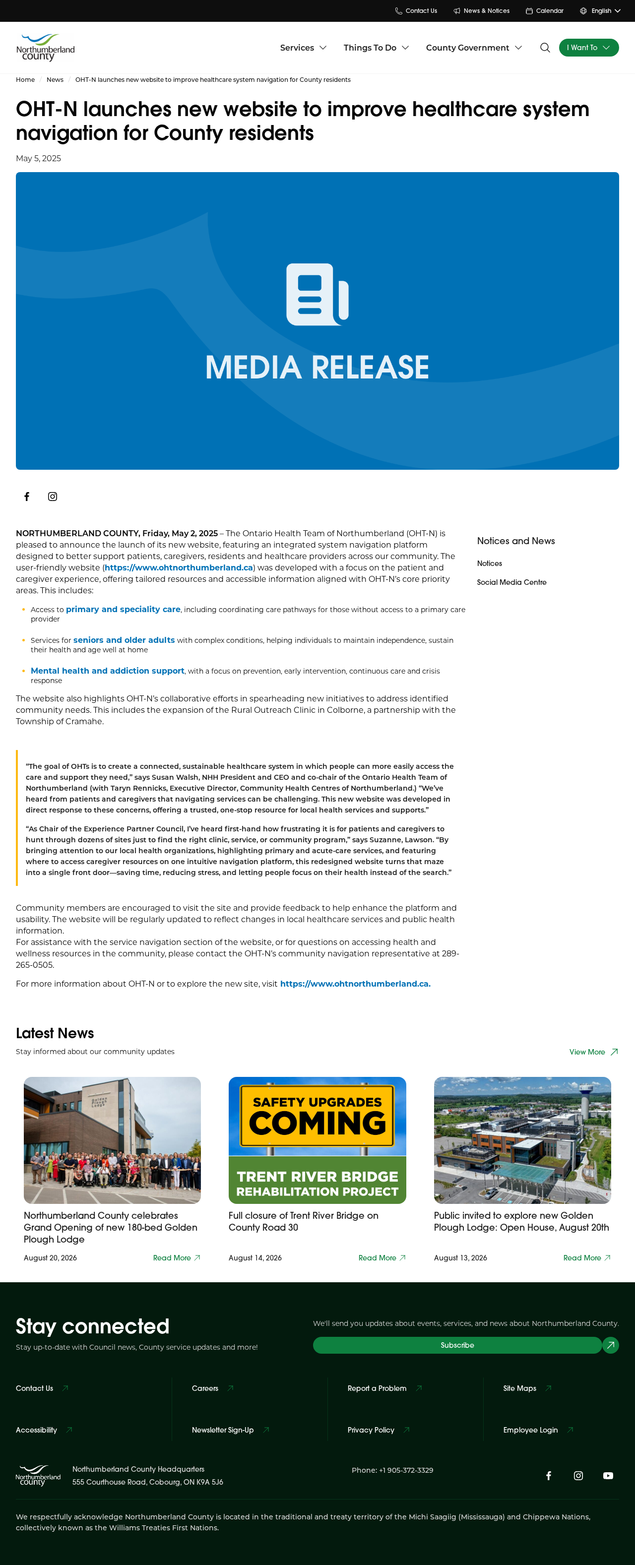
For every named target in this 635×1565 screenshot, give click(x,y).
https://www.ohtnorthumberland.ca (179, 567)
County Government (467, 47)
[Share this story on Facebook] (27, 496)
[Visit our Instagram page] (53, 496)
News (55, 79)
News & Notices (486, 10)
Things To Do (370, 47)
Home (25, 79)
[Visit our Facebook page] (549, 1476)
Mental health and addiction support (108, 670)
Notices (489, 563)
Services (297, 47)
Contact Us (421, 10)
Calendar (550, 10)
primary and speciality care (123, 609)
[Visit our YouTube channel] (608, 1476)
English (601, 10)
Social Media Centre (512, 582)
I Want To (582, 47)
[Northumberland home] (45, 47)
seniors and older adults (124, 639)
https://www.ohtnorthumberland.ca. (354, 983)
